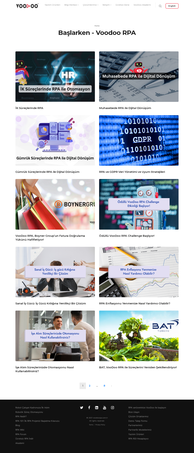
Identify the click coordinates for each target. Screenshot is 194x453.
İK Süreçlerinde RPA (29, 108)
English (172, 6)
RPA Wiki (19, 429)
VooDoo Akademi (142, 5)
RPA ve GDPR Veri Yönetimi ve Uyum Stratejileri (132, 171)
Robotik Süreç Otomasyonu (29, 412)
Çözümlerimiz (90, 5)
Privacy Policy (100, 425)
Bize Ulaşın (133, 412)
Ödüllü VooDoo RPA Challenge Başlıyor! (126, 235)
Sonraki (111, 386)
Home (97, 26)
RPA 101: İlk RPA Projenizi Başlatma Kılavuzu (37, 421)
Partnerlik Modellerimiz (140, 429)
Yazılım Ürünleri (52, 5)
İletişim (106, 5)
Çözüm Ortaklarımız (138, 416)
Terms (91, 425)
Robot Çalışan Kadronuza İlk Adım (32, 407)
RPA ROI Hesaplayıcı (138, 438)
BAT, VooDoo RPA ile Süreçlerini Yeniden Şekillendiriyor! (138, 367)
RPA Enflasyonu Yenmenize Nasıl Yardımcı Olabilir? (134, 303)
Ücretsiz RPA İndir (24, 438)
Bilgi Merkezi (70, 5)
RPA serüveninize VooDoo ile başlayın (147, 407)
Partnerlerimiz (135, 425)
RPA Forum (20, 434)
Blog (17, 425)
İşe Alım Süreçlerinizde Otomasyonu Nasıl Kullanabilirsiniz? (44, 369)
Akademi (19, 443)
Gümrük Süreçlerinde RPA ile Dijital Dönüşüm (47, 171)
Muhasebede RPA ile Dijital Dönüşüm (125, 108)
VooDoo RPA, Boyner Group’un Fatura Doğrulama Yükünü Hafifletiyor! (50, 237)
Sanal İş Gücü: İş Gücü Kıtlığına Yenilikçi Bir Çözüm (50, 303)
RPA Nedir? (21, 416)
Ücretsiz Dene (122, 5)
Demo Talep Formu (137, 421)
